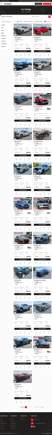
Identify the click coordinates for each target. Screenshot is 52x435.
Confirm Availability (22, 51)
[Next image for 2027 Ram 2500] (30, 307)
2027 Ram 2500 (17, 315)
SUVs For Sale (13, 425)
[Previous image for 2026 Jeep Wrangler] (35, 134)
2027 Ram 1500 (37, 37)
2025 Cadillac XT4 (38, 349)
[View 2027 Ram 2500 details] (23, 307)
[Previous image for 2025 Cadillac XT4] (35, 342)
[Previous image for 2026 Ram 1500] (15, 169)
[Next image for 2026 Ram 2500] (30, 30)
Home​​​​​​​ (23, 11)
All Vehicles (12, 419)
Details (29, 55)
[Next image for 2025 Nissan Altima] (30, 238)
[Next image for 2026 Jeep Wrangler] (49, 134)
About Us (2, 421)
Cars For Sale (13, 421)
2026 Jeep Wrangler (38, 141)
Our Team (2, 425)
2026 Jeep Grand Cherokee (40, 280)
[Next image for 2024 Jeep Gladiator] (49, 99)
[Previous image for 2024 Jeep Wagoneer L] (35, 203)
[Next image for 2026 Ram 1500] (30, 169)
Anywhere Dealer (48, 433)
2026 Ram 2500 (17, 37)
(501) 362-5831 (36, 419)
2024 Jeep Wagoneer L (39, 210)
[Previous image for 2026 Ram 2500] (15, 30)
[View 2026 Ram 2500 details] (23, 30)
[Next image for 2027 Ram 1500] (49, 30)
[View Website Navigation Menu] (1, 4)
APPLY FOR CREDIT (47, 3)
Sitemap (16, 433)
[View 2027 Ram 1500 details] (42, 30)
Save (25, 55)
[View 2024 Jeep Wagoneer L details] (42, 203)
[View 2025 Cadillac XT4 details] (42, 342)
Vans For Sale (13, 428)
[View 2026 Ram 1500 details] (23, 168)
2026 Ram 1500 (17, 176)
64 (38, 407)
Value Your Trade (3, 423)
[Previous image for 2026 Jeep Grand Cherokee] (35, 273)
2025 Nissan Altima (18, 245)
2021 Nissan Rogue (18, 210)
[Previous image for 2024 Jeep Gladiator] (35, 99)
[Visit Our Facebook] (32, 427)
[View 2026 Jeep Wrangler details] (42, 134)
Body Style (3, 35)
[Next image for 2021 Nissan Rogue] (30, 203)
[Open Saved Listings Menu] (33, 4)
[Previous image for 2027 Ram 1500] (35, 30)
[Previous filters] (15, 21)
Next (42, 407)
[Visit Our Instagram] (34, 427)
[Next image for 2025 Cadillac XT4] (49, 342)
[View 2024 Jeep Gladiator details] (42, 99)
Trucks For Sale (13, 423)
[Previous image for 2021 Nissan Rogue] (15, 203)
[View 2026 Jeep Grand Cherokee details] (42, 273)
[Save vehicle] (30, 25)
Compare (16, 55)
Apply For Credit (23, 419)
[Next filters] (50, 21)
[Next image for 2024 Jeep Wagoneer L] (49, 203)
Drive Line (3, 46)
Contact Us (39, 3)
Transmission (4, 43)
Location (3, 25)
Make (2, 30)
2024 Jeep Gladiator (38, 106)
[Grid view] (49, 17)
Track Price (20, 55)
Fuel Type (3, 41)
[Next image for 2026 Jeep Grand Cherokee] (49, 273)
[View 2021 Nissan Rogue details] (23, 203)
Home (2, 419)
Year (2, 27)
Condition (3, 38)
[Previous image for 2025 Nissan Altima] (15, 238)
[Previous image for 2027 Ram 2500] (15, 307)
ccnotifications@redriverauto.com (40, 423)
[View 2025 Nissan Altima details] (23, 238)
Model (2, 33)
